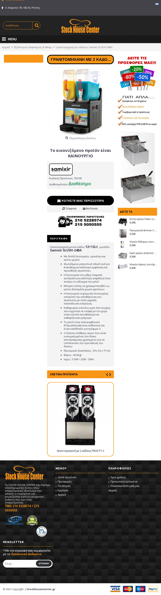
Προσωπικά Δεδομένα (124, 481)
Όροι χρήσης (118, 477)
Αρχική (62, 494)
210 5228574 (22, 506)
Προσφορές (65, 481)
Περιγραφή (59, 238)
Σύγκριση (71, 208)
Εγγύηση (63, 490)
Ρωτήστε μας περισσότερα (82, 201)
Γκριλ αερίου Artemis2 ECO (143, 253)
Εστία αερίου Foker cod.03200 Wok (143, 219)
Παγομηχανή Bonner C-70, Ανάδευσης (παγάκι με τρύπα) (143, 230)
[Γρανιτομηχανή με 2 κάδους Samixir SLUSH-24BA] (80, 101)
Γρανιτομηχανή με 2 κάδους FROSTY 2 (80, 450)
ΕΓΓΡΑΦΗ (44, 563)
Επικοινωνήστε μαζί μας (125, 486)
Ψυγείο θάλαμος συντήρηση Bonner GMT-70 (143, 241)
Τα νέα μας (64, 486)
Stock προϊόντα (67, 477)
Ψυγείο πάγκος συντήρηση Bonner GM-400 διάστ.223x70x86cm (143, 264)
